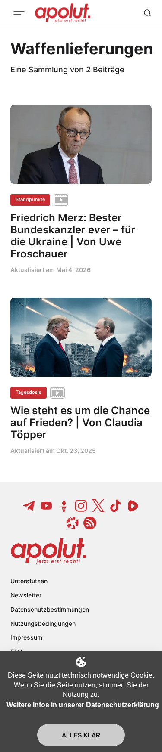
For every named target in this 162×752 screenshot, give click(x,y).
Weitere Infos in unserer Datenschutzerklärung (82, 705)
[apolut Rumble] (133, 505)
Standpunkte (30, 199)
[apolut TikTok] (115, 505)
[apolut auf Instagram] (81, 505)
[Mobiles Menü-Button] (19, 13)
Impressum (26, 637)
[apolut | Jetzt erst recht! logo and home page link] (48, 551)
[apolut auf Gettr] (63, 505)
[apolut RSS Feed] (89, 523)
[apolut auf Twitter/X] (98, 505)
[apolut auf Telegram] (29, 505)
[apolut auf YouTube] (46, 505)
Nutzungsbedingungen (43, 623)
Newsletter (25, 595)
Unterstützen (29, 581)
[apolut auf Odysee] (72, 523)
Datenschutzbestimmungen (49, 609)
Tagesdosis (28, 392)
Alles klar (81, 735)
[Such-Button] (147, 12)
